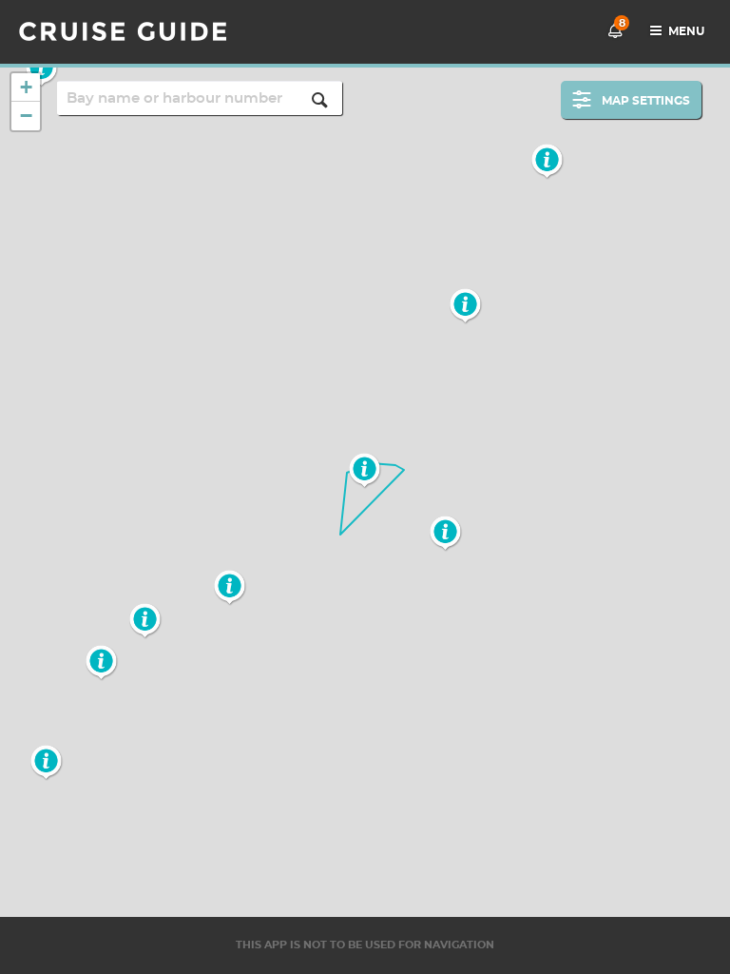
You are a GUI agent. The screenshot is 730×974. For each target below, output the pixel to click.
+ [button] (26, 87)
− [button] (26, 115)
